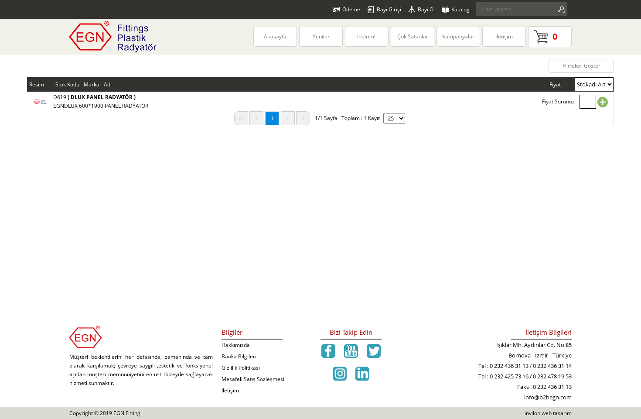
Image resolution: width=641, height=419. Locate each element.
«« (241, 118)
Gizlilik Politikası (241, 367)
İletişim (504, 36)
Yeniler (321, 36)
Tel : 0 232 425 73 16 (503, 376)
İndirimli (367, 36)
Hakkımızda (236, 345)
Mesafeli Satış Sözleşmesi (253, 379)
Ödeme (351, 9)
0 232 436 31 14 (552, 366)
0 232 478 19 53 (552, 376)
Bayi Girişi (389, 9)
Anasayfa (275, 36)
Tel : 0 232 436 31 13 (503, 366)
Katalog (460, 9)
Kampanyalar (458, 36)
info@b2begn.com (548, 397)
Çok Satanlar (412, 36)
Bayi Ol (426, 9)
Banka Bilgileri (239, 356)
